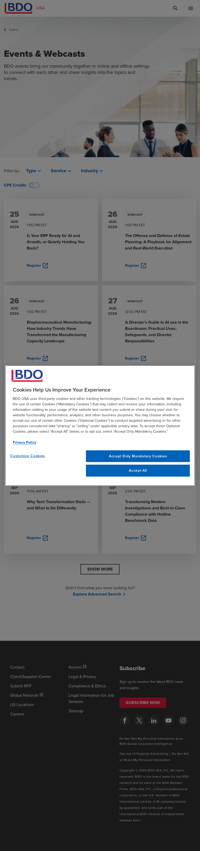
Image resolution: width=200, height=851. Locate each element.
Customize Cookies (27, 455)
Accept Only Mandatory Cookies (138, 456)
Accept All (138, 470)
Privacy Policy (24, 442)
